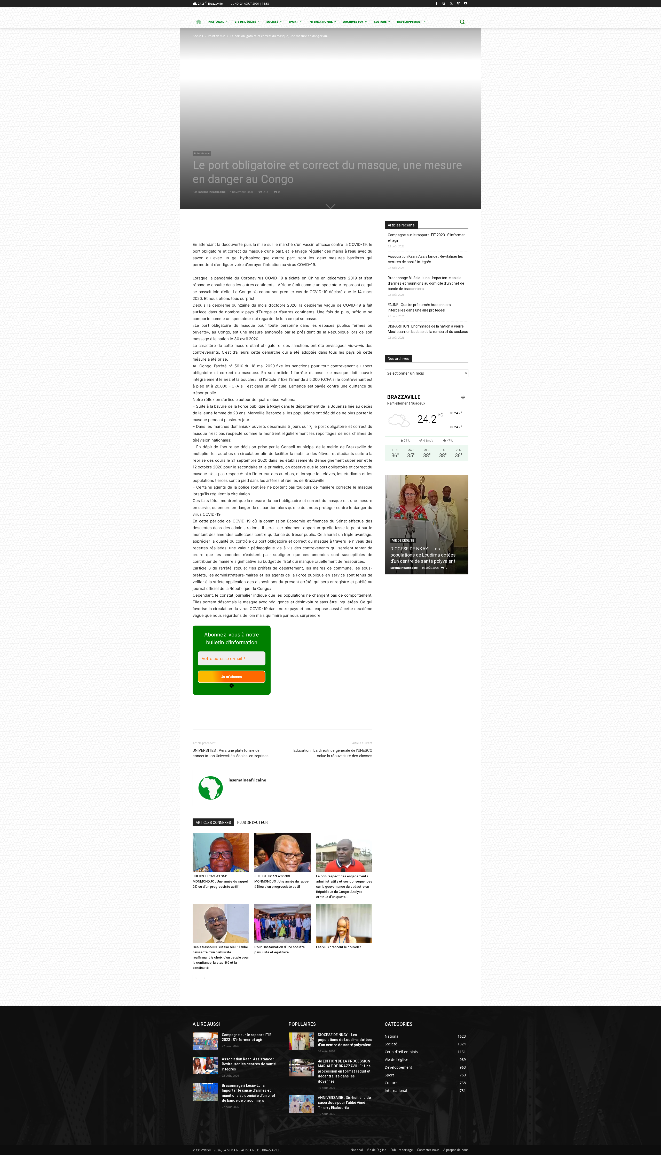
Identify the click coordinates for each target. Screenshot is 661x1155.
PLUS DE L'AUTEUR (252, 822)
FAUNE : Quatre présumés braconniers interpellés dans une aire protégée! (419, 307)
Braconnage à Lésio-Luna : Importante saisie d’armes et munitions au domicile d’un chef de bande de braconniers (426, 283)
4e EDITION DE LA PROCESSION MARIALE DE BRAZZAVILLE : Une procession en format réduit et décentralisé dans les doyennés (344, 1071)
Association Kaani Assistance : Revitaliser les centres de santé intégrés (425, 259)
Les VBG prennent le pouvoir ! (338, 947)
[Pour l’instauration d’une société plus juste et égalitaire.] (282, 923)
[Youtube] (465, 4)
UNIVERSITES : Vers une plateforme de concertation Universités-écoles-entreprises (231, 753)
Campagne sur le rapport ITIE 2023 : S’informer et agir (426, 237)
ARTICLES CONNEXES (213, 822)
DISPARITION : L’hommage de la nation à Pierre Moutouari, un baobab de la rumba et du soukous (428, 329)
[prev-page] (196, 978)
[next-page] (204, 978)
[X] (451, 4)
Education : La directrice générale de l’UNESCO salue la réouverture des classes (333, 753)
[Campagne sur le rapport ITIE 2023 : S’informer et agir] (205, 1041)
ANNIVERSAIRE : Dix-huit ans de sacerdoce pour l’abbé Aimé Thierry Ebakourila (344, 1103)
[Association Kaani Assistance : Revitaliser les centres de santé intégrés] (205, 1065)
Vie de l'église (403, 540)
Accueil (198, 36)
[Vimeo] (458, 4)
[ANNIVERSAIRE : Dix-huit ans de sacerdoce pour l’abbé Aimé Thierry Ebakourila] (301, 1104)
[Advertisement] (261, 77)
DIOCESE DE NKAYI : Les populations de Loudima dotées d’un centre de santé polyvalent (423, 555)
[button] (462, 22)
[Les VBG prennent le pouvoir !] (344, 923)
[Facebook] (437, 4)
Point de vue (216, 36)
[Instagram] (444, 4)
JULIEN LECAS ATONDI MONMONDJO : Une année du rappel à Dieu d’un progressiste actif (220, 881)
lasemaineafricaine (212, 192)
